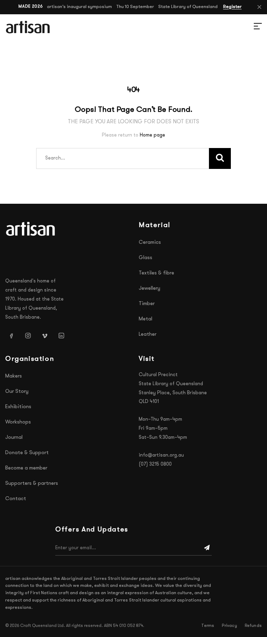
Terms (207, 626)
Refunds (253, 626)
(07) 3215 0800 (155, 464)
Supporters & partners (31, 483)
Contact (15, 499)
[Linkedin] (61, 335)
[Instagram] (28, 335)
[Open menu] (249, 27)
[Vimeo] (44, 335)
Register (232, 7)
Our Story (17, 391)
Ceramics (150, 242)
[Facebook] (11, 335)
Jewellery (149, 288)
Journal (14, 437)
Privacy (229, 626)
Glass (145, 258)
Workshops (18, 422)
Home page (152, 135)
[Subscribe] (207, 548)
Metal (145, 319)
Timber (147, 303)
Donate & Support (27, 453)
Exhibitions (18, 407)
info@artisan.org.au (161, 455)
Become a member (26, 468)
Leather (147, 334)
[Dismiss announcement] (259, 7)
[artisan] (31, 228)
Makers (13, 376)
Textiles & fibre (156, 273)
